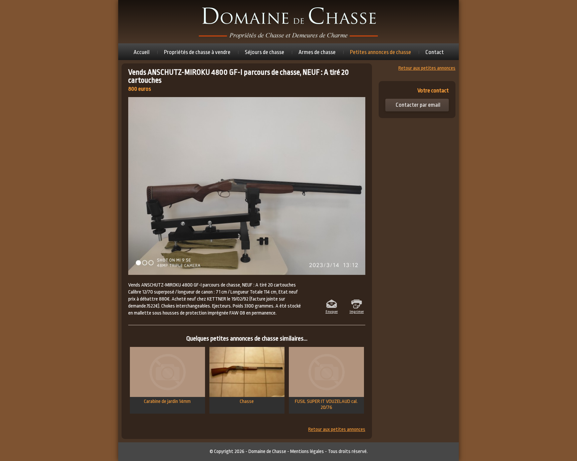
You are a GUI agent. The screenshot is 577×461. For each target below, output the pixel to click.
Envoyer (332, 311)
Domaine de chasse (288, 21)
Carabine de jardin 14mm (167, 401)
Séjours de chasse (264, 52)
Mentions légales (307, 451)
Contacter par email (418, 105)
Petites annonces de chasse (380, 52)
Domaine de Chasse (267, 451)
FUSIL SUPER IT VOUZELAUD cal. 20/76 (326, 404)
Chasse (247, 401)
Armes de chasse (317, 52)
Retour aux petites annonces (336, 429)
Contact (434, 52)
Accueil (142, 52)
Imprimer (357, 311)
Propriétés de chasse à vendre (197, 52)
